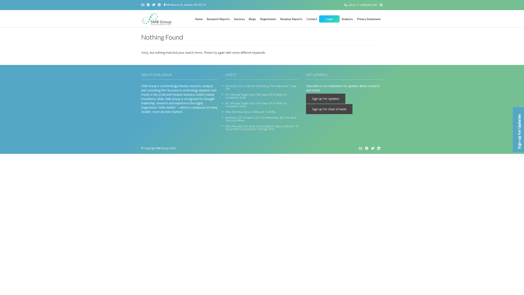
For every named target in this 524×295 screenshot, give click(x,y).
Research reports (218, 19)
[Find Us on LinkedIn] (159, 5)
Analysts (347, 19)
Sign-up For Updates (325, 99)
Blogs (252, 19)
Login (329, 19)
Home (199, 19)
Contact (311, 19)
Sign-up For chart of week (329, 109)
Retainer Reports (291, 19)
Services (239, 19)
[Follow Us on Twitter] (153, 5)
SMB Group (162, 148)
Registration (268, 19)
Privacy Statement (369, 19)
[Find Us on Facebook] (148, 5)
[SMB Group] (156, 19)
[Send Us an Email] (142, 5)
